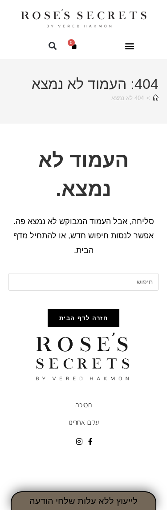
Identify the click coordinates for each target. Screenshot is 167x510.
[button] (129, 45)
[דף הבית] (156, 98)
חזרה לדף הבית (83, 318)
